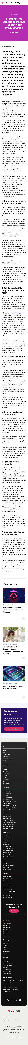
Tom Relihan (15, 32)
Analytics (5, 750)
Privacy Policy (9, 1016)
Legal (4, 1016)
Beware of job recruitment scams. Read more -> (14, 1036)
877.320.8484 (6, 1020)
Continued (7, 95)
